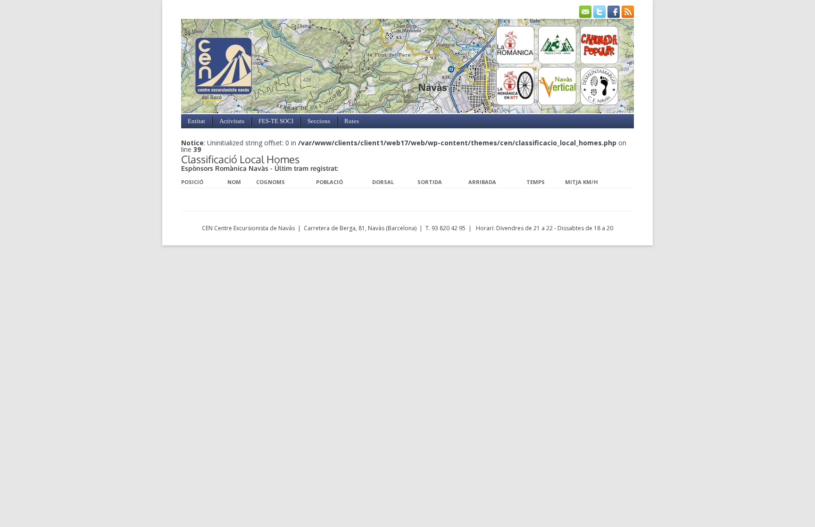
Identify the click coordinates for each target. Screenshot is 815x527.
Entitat (196, 121)
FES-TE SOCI (275, 121)
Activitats (231, 121)
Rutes (351, 121)
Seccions (319, 121)
